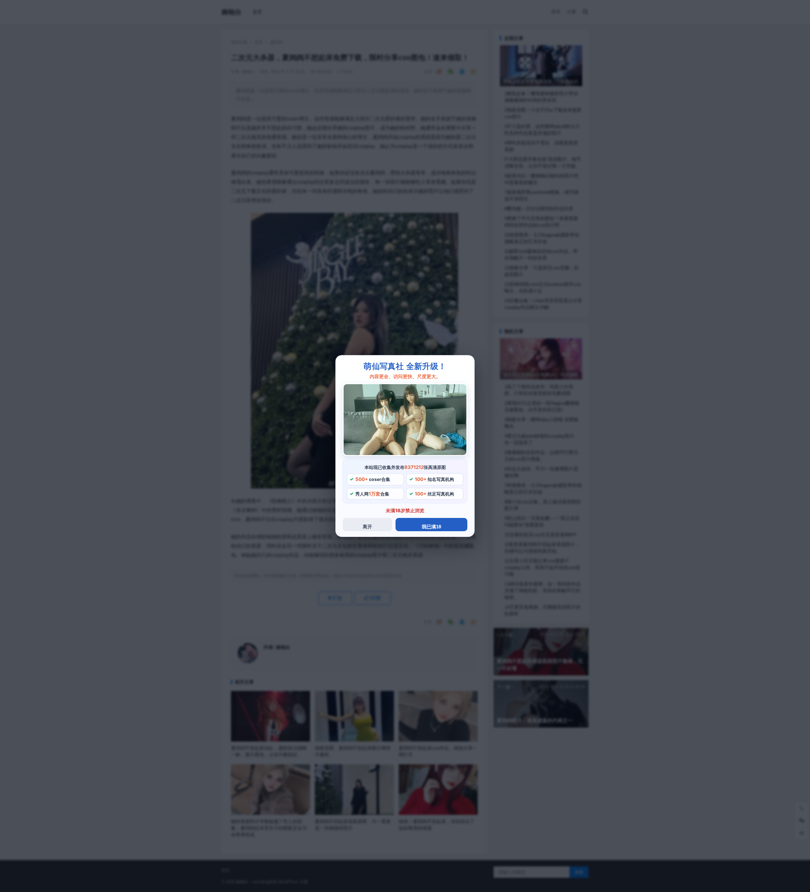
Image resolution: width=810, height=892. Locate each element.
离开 (367, 526)
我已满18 (431, 526)
